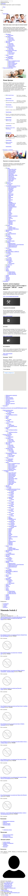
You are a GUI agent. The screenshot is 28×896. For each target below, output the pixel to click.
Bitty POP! (10, 180)
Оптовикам (5, 281)
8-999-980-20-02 (8, 886)
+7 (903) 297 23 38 (9, 882)
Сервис (4, 606)
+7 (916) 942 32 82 (8, 884)
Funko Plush (11, 174)
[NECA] (6, 255)
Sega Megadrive (9, 57)
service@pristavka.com (15, 892)
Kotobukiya (10, 189)
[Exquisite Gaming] (6, 240)
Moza (7, 431)
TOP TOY (10, 218)
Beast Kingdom (11, 205)
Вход (4, 6)
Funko (8, 168)
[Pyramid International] (6, 233)
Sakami (9, 210)
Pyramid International (11, 233)
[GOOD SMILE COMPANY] (6, 251)
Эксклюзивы (11, 412)
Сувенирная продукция (8, 470)
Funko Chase (11, 179)
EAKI (9, 211)
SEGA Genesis (11, 52)
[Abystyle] (6, 182)
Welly (9, 200)
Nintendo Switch (9, 47)
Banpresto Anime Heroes (13, 228)
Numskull (10, 207)
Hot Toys (8, 248)
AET (9, 219)
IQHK (9, 196)
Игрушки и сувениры (8, 149)
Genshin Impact (11, 271)
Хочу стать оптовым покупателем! (10, 296)
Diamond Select (9, 238)
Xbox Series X (9, 41)
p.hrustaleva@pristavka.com (9, 887)
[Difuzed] (6, 242)
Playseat (7, 415)
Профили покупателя (5, 845)
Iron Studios (8, 252)
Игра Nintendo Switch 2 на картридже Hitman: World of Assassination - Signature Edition (13, 671)
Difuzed (8, 242)
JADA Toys (9, 264)
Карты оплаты (11, 40)
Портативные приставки (11, 50)
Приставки (10, 35)
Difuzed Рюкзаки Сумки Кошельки (16, 244)
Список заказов (6, 842)
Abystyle (9, 182)
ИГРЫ (7, 59)
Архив (9, 184)
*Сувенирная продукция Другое (13, 185)
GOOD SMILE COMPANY (13, 251)
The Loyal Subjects (12, 187)
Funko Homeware (12, 171)
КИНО (9, 262)
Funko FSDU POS (12, 169)
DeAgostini (9, 258)
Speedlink (8, 420)
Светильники (11, 263)
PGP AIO (10, 51)
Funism (9, 217)
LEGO (7, 269)
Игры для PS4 (11, 62)
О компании (6, 603)
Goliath (7, 275)
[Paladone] (6, 236)
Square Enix (10, 190)
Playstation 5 (8, 34)
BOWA (7, 276)
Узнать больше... (9, 98)
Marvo (7, 418)
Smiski (9, 214)
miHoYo (7, 270)
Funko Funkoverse (12, 178)
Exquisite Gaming (10, 240)
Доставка (8, 399)
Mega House (11, 188)
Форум (7, 404)
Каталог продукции (12, 407)
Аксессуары (11, 38)
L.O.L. (7, 268)
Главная (2, 407)
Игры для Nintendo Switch (14, 60)
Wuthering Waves (12, 220)
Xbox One (8, 42)
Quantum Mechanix (12, 206)
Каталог (6, 407)
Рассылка (5, 846)
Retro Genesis (9, 411)
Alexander (10, 224)
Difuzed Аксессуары (12, 245)
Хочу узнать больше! (7, 316)
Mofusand (10, 223)
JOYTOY (8, 267)
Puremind (8, 277)
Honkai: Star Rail (11, 273)
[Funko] (6, 168)
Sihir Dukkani (9, 250)
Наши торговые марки (8, 67)
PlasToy (7, 231)
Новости (8, 396)
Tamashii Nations (11, 227)
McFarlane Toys (9, 230)
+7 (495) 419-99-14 (5, 890)
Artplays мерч (9, 260)
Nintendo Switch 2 (12, 66)
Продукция (5, 13)
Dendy (7, 55)
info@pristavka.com (8, 891)
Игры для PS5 (11, 65)
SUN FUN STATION (13, 216)
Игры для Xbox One (12, 63)
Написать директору (10, 403)
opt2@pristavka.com (8, 883)
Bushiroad (10, 221)
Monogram (10, 197)
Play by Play (11, 194)
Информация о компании (11, 395)
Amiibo (12, 451)
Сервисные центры (10, 401)
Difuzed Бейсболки (12, 246)
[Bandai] (6, 225)
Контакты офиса (6, 824)
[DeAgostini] (6, 258)
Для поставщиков (10, 398)
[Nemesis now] (6, 183)
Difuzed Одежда (11, 243)
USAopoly (10, 199)
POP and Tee (11, 176)
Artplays (7, 422)
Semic (9, 198)
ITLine (6, 894)
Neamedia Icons (11, 204)
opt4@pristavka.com (8, 885)
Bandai (8, 225)
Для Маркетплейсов (12, 414)
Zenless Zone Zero (12, 274)
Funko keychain (11, 172)
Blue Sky (8, 280)
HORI (7, 428)
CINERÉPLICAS (12, 203)
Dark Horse (10, 195)
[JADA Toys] (6, 264)
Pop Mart (10, 213)
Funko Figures (11, 177)
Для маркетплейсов (12, 426)
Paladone (9, 236)
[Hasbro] (6, 266)
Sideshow (10, 202)
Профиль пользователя (8, 843)
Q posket (10, 226)
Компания (5, 354)
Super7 (7, 256)
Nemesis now (10, 183)
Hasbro (8, 266)
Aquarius (10, 191)
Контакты (8, 402)
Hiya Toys (8, 234)
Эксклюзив (10, 421)
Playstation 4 (8, 36)
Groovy (10, 192)
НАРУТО (10, 261)
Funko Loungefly (12, 170)
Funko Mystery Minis (12, 175)
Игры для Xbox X (12, 64)
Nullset (9, 212)
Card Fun (8, 278)
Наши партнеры (9, 397)
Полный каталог (6, 835)
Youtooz (10, 209)
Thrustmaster (8, 413)
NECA (8, 255)
